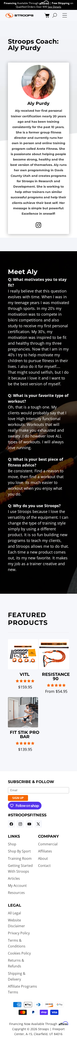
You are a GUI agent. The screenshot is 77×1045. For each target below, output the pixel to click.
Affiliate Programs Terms (22, 989)
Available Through (21, 3)
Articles (14, 878)
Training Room (20, 858)
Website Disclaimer (16, 923)
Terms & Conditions (16, 943)
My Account (17, 885)
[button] (46, 15)
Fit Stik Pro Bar (24, 734)
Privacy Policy (19, 933)
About (43, 858)
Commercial (48, 844)
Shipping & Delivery (16, 976)
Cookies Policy (19, 953)
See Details (54, 7)
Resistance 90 (56, 676)
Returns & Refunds (16, 963)
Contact (44, 865)
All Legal (14, 913)
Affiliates (45, 851)
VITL (25, 674)
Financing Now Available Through (33, 1024)
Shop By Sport (19, 851)
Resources (16, 892)
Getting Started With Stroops (20, 868)
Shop (12, 844)
